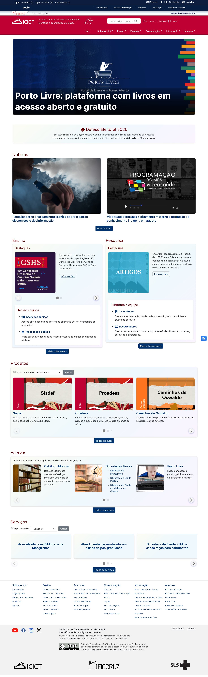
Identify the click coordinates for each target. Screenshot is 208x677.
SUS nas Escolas (105, 613)
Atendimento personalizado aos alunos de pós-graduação (104, 546)
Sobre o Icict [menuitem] (102, 32)
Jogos (105, 601)
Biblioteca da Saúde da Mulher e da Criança (120, 488)
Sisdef (17, 413)
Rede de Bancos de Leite (136, 617)
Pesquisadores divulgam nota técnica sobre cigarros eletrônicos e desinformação (50, 218)
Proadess (81, 413)
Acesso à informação (123, 8)
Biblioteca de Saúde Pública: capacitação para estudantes (167, 546)
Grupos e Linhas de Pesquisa (75, 593)
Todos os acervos (104, 510)
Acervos (170, 585)
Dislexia (153, 2)
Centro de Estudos (75, 601)
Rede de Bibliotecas (166, 605)
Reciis (105, 597)
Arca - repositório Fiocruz (136, 589)
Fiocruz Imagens (105, 605)
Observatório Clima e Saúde (136, 601)
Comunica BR (102, 8)
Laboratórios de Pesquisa (75, 589)
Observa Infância (136, 605)
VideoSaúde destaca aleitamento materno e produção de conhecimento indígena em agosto (148, 218)
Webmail (163, 21)
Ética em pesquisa (75, 609)
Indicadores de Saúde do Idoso (136, 597)
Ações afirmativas (44, 609)
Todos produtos (104, 440)
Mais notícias (104, 228)
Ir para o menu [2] (44, 2)
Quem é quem (44, 613)
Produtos (13, 601)
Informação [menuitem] (170, 32)
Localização (13, 589)
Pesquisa (78, 585)
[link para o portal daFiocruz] (20, 13)
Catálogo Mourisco (57, 466)
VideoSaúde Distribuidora (166, 609)
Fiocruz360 (105, 609)
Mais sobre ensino (57, 351)
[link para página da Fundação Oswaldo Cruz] (183, 13)
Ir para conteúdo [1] (24, 2)
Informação (141, 585)
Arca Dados (136, 593)
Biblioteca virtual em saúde (166, 593)
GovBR (26, 7)
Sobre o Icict (19, 585)
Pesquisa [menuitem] (133, 32)
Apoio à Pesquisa (75, 605)
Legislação (157, 8)
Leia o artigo (161, 274)
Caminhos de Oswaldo (152, 413)
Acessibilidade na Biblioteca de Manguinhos (40, 546)
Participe (142, 8)
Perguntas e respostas (13, 597)
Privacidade (178, 628)
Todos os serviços (104, 569)
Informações (68, 276)
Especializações (44, 601)
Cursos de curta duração (44, 597)
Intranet (173, 21)
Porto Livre (175, 466)
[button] (18, 297)
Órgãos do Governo (176, 8)
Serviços (13, 605)
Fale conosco (149, 21)
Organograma (13, 593)
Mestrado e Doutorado (44, 593)
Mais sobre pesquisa (150, 346)
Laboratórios (126, 311)
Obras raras (166, 597)
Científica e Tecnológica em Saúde (56, 22)
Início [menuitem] (87, 31)
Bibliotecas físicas (119, 466)
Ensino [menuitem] (119, 32)
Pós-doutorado (44, 605)
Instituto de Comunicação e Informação (59, 19)
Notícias (105, 589)
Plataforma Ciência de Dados (136, 609)
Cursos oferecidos (44, 589)
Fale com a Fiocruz (40, 14)
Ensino (47, 585)
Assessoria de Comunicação (105, 593)
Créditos (191, 628)
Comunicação (112, 585)
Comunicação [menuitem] (151, 32)
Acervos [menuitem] (187, 32)
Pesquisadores (128, 326)
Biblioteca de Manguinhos (117, 472)
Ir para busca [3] (62, 2)
